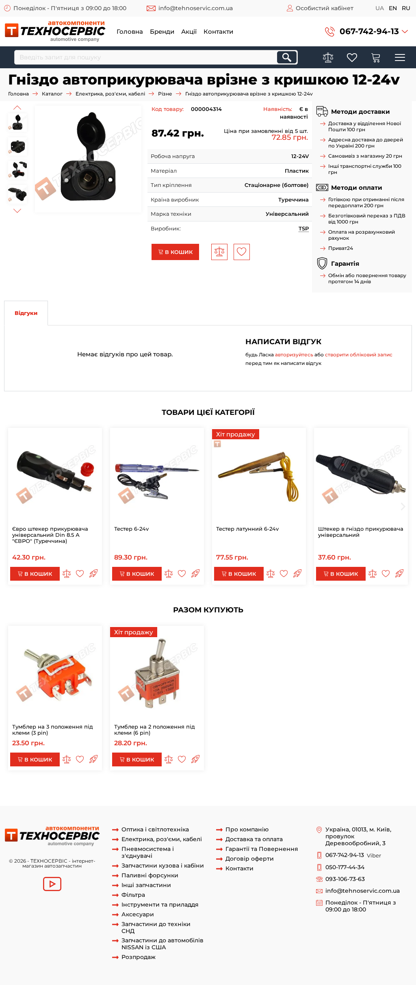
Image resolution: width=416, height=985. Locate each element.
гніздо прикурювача (249, 790)
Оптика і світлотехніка (155, 829)
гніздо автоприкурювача (184, 790)
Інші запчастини (146, 885)
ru (406, 8)
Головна (130, 31)
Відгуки (26, 313)
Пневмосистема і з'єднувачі (147, 852)
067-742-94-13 (369, 31)
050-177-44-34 (344, 867)
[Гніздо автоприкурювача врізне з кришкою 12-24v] (88, 159)
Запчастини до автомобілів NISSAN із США (162, 944)
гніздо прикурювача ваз (313, 790)
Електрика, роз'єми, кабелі (110, 94)
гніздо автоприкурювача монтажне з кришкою (82, 790)
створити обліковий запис (358, 354)
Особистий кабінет (324, 8)
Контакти (218, 31)
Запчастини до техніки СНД (156, 928)
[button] (366, 31)
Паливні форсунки (149, 875)
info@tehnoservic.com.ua (195, 8)
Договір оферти (249, 858)
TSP (304, 228)
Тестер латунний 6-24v (247, 528)
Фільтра (133, 895)
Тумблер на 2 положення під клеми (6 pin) (154, 729)
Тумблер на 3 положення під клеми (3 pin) (52, 729)
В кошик (178, 252)
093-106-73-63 (345, 879)
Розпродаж (138, 957)
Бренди (162, 31)
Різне (165, 94)
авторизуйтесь (294, 354)
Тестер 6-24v (131, 528)
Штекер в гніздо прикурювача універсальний (360, 531)
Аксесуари (137, 914)
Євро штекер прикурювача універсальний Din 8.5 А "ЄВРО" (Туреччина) (50, 534)
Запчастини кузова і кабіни (162, 865)
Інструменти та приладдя (160, 904)
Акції (189, 31)
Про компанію (247, 829)
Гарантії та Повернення (261, 849)
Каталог (52, 94)
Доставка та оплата (254, 839)
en (393, 8)
